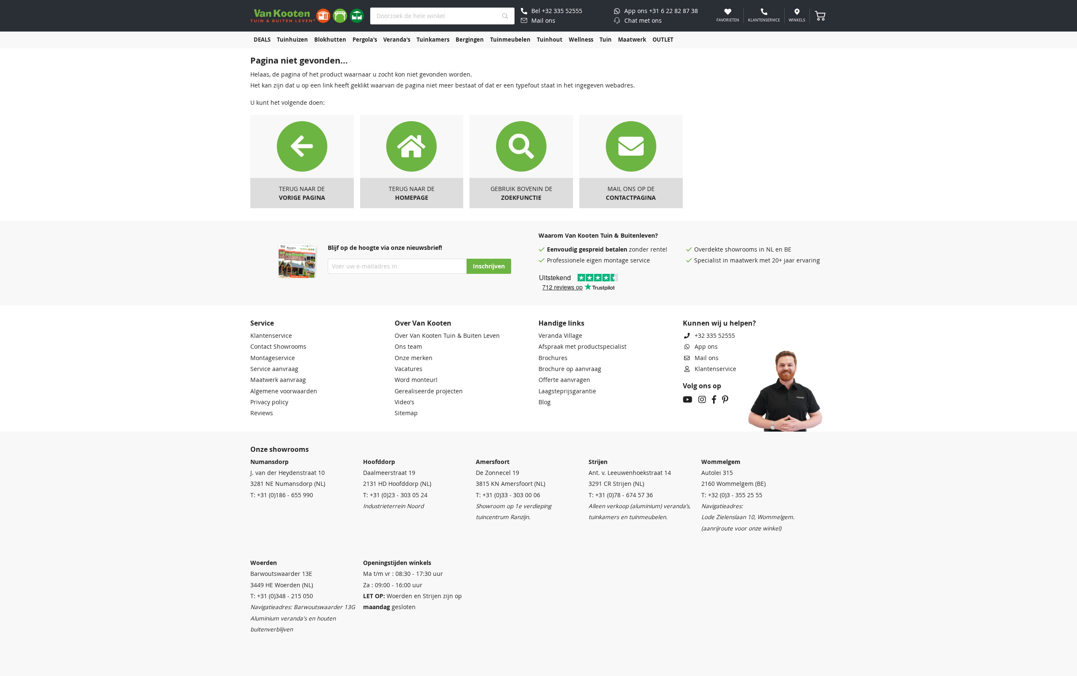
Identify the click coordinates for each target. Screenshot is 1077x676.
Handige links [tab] (561, 323)
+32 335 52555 (715, 335)
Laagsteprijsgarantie (567, 391)
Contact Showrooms (278, 346)
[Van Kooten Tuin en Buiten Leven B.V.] (307, 15)
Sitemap (406, 413)
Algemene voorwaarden (283, 391)
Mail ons (707, 358)
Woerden (263, 563)
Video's (404, 402)
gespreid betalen (603, 249)
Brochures (553, 358)
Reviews (261, 413)
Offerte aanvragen (564, 380)
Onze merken (413, 358)
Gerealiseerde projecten (429, 391)
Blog (544, 402)
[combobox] (442, 16)
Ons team (408, 346)
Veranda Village (560, 335)
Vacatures (408, 369)
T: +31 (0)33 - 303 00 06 (508, 495)
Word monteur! (416, 380)
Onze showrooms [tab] (279, 449)
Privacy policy (269, 402)
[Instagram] (702, 400)
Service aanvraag (274, 369)
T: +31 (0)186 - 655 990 (281, 495)
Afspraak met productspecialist (582, 346)
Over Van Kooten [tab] (423, 323)
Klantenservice (271, 335)
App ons (706, 346)
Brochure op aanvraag (569, 369)
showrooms (741, 249)
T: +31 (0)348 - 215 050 (281, 596)
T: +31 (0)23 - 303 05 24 (395, 495)
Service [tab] (262, 323)
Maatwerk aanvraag (278, 380)
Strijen (598, 462)
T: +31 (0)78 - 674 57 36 (621, 495)
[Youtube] (688, 400)
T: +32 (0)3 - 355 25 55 (731, 495)
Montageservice (272, 358)
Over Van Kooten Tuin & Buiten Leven (447, 335)
